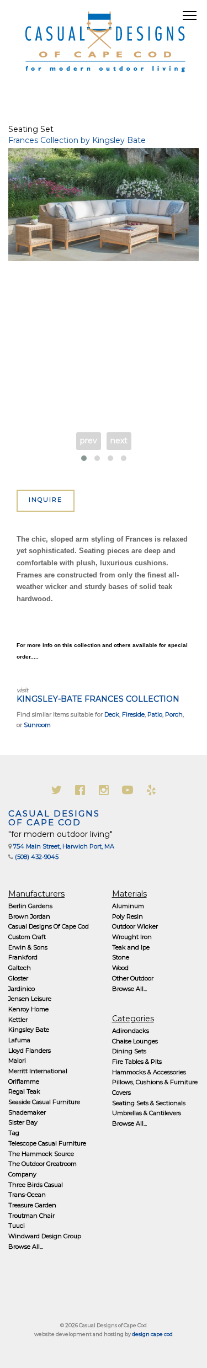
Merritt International (37, 1071)
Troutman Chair (31, 1215)
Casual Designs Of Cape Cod (48, 926)
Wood (120, 968)
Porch (174, 714)
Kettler (18, 1020)
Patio (154, 714)
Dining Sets (129, 1051)
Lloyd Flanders (29, 1050)
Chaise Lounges (135, 1041)
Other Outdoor (132, 978)
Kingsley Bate (28, 1029)
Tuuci (16, 1225)
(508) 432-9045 (37, 857)
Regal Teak (24, 1091)
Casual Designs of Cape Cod (54, 818)
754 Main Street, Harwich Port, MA (63, 846)
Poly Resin (127, 916)
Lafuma (19, 1040)
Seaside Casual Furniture (44, 1102)
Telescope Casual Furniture (47, 1143)
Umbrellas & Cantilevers (146, 1113)
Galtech (19, 968)
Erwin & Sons (27, 947)
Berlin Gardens (30, 906)
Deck (111, 714)
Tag (13, 1133)
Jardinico (21, 989)
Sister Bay (23, 1122)
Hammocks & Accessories (149, 1072)
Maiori (17, 1060)
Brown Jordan (29, 916)
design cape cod (152, 1334)
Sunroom (37, 725)
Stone (120, 957)
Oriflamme (23, 1081)
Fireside (133, 714)
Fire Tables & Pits (137, 1061)
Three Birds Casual (35, 1185)
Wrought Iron (132, 937)
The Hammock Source (41, 1154)
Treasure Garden (32, 1205)
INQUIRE (45, 499)
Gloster (18, 978)
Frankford (23, 957)
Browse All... (25, 1246)
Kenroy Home (28, 1009)
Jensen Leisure (29, 999)
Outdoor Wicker (135, 926)
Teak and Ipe (131, 947)
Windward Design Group (44, 1236)
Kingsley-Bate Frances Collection (98, 699)
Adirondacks (130, 1031)
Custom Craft (27, 937)
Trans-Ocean (27, 1195)
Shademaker (27, 1112)
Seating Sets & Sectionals (148, 1103)
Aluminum (128, 906)
